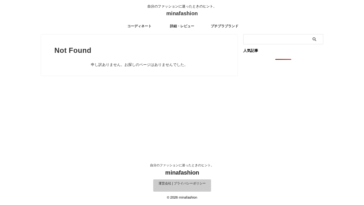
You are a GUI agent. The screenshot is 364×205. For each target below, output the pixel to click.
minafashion (182, 13)
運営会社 (165, 183)
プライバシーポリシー (190, 183)
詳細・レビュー (182, 26)
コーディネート (139, 26)
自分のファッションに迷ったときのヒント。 (182, 165)
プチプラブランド (224, 26)
